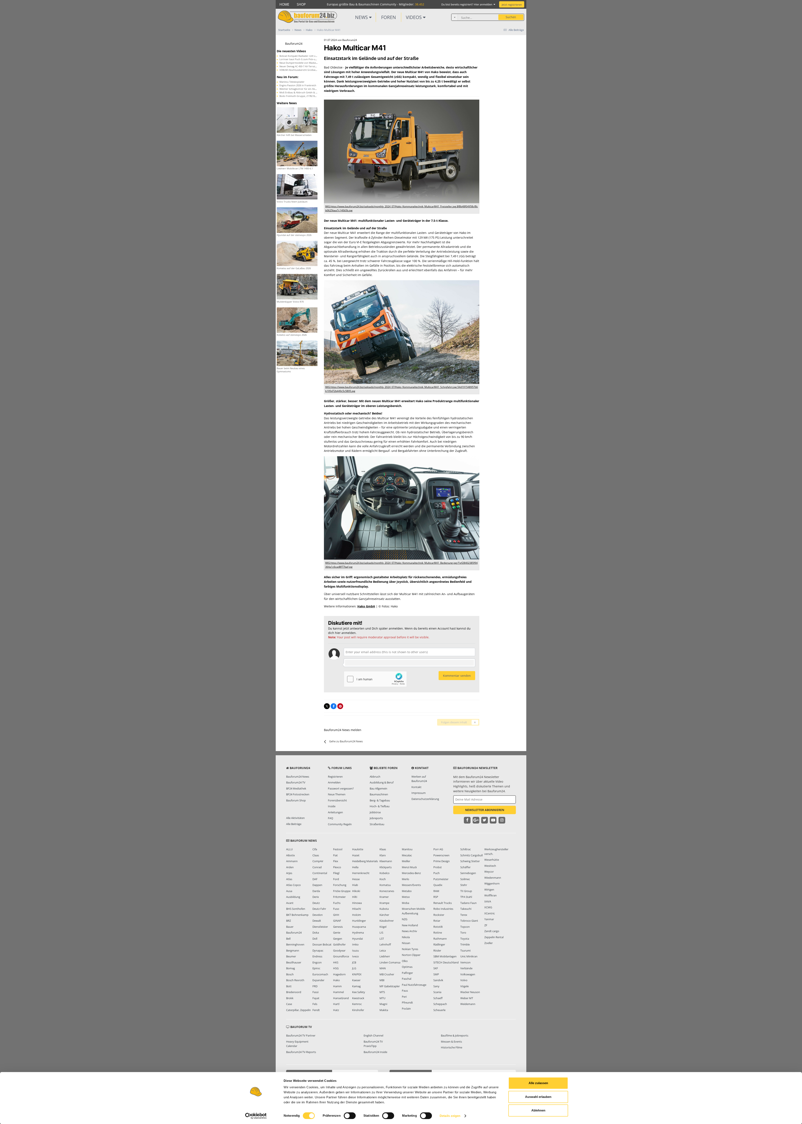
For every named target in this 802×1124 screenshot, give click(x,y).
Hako (336, 980)
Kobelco (384, 873)
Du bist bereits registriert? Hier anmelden (467, 4)
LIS (381, 932)
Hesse (356, 879)
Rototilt (438, 927)
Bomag (290, 968)
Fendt (316, 1010)
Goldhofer (339, 944)
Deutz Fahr (319, 909)
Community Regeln (340, 824)
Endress (317, 956)
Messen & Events (451, 1041)
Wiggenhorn (492, 883)
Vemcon (465, 962)
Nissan (406, 943)
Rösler (437, 950)
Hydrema (358, 932)
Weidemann (467, 1004)
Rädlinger (439, 944)
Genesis (338, 927)
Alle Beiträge (293, 824)
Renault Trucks (442, 903)
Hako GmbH (366, 606)
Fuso (336, 909)
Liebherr (384, 956)
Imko (355, 944)
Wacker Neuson (470, 992)
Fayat (315, 998)
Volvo (463, 980)
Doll (314, 938)
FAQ (330, 818)
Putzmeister (440, 879)
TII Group (466, 891)
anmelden (348, 633)
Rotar (436, 921)
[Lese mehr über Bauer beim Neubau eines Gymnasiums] (297, 353)
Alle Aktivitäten (295, 818)
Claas (315, 855)
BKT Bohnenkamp (297, 915)
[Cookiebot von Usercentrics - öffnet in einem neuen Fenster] (256, 1116)
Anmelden (334, 782)
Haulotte (357, 849)
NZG (404, 919)
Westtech (490, 866)
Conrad (317, 867)
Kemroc (357, 1004)
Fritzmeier (339, 897)
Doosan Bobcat (321, 944)
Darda (316, 891)
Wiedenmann (492, 877)
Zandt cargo (491, 931)
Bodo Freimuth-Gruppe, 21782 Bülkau (300, 96)
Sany (436, 986)
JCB (354, 962)
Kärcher (384, 915)
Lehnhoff (385, 944)
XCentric (489, 913)
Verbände (466, 968)
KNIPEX (357, 974)
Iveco (355, 956)
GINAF (337, 921)
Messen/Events (411, 885)
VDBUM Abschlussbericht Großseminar (300, 69)
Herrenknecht (360, 873)
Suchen (511, 17)
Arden (290, 867)
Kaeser (356, 980)
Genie (336, 932)
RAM (436, 891)
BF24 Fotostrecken (297, 794)
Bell (288, 938)
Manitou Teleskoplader (292, 81)
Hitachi (356, 909)
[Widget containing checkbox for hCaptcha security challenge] (375, 679)
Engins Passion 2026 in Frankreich (297, 85)
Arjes (289, 873)
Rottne (437, 932)
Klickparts (385, 867)
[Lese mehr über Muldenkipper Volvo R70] (297, 286)
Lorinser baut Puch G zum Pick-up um (300, 59)
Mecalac (407, 855)
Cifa (314, 849)
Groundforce (341, 956)
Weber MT (466, 998)
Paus (405, 990)
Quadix (437, 885)
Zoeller (488, 943)
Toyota (464, 938)
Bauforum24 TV (295, 782)
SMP (436, 974)
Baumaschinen (379, 794)
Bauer (289, 927)
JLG (354, 968)
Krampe (384, 903)
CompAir (317, 861)
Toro (463, 932)
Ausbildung (293, 897)
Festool (337, 849)
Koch (382, 879)
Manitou (407, 849)
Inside (331, 806)
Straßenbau (377, 824)
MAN (382, 968)
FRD (314, 986)
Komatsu (385, 885)
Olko (405, 961)
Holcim (356, 915)
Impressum (418, 793)
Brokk (289, 998)
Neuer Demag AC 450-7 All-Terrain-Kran (300, 66)
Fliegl (336, 873)
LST (381, 938)
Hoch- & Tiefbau (380, 806)
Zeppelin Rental (494, 937)
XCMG (488, 907)
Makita (383, 1010)
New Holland (410, 925)
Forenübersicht (337, 800)
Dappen (317, 885)
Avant (289, 903)
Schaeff (438, 998)
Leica (382, 950)
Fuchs (336, 903)
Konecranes (386, 891)
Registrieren (335, 776)
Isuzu (355, 950)
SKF (435, 968)
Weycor (489, 871)
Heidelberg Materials (365, 861)
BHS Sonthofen (295, 909)
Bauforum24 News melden (342, 730)
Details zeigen (450, 1116)
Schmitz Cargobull (471, 855)
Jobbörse (375, 812)
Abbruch (375, 776)
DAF (314, 879)
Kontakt (416, 787)
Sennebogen (468, 873)
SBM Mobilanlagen (445, 956)
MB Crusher (386, 974)
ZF (485, 925)
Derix (315, 897)
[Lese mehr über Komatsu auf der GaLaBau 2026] (297, 253)
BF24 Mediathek (296, 788)
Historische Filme (451, 1047)
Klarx (382, 855)
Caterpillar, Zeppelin (298, 1010)
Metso (406, 897)
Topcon (465, 927)
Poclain (406, 1008)
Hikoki (356, 891)
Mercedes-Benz (411, 873)
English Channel (373, 1035)
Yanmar (489, 919)
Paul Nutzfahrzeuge (414, 985)
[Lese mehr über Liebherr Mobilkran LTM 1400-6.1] (297, 153)
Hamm (337, 986)
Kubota (384, 909)
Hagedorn (339, 974)
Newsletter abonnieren (484, 810)
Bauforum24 (293, 44)
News (362, 17)
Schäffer (465, 867)
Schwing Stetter (470, 861)
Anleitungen (335, 812)
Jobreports (376, 818)
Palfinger (407, 973)
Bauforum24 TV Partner (300, 1035)
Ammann (292, 861)
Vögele (464, 986)
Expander (318, 980)
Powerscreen (441, 855)
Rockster (438, 915)
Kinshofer (358, 1010)
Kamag (356, 986)
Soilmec (465, 879)
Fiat (335, 855)
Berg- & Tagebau (380, 800)
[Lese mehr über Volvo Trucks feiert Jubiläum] (297, 186)
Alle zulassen (538, 1083)
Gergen (337, 938)
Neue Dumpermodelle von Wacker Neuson (302, 62)
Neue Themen (336, 794)
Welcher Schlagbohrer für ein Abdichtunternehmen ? (308, 88)
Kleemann (385, 861)
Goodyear (339, 950)
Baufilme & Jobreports (454, 1035)
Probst (437, 867)
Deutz (316, 903)
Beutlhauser (293, 962)
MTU (382, 998)
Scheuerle (439, 1010)
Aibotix (290, 855)
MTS (382, 992)
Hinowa (357, 903)
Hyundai (357, 938)
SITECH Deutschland (446, 962)
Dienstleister (320, 927)
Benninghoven (295, 944)
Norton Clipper (411, 955)
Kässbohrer (386, 921)
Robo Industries (443, 909)
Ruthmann (440, 938)
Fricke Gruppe (341, 891)
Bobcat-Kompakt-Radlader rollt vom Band (302, 55)
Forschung (339, 885)
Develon (317, 915)
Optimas (407, 967)
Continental (319, 873)
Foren (388, 17)
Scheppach (440, 1004)
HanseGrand (341, 998)
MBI (382, 980)
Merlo (405, 879)
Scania (437, 992)
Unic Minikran (468, 956)
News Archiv (409, 931)
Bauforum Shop (296, 800)
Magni (383, 1004)
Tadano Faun (468, 903)
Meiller (406, 861)
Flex (335, 861)
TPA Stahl (466, 897)
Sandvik (438, 980)
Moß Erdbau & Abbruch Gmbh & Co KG (300, 92)
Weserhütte (491, 860)
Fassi (315, 992)
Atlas (289, 879)
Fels (314, 1004)
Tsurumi (465, 950)
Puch (436, 873)
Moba (405, 903)
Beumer (291, 956)
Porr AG (438, 849)
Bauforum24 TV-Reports (301, 1052)
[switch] (350, 1115)
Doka (315, 932)
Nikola (406, 937)
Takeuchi (465, 909)
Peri (404, 997)
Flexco (337, 867)
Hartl (336, 1004)
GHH (336, 915)
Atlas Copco (293, 885)
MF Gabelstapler (389, 986)
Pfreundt (407, 1002)
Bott (289, 986)
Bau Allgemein (378, 788)
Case (289, 1004)
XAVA (487, 901)
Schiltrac (465, 849)
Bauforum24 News (297, 776)
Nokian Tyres (410, 949)
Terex (463, 915)
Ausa (289, 891)
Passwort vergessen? (341, 788)
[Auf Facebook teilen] (333, 706)
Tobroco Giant (469, 921)
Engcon (317, 962)
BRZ (288, 921)
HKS (335, 962)
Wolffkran (490, 895)
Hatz (336, 1010)
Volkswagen (467, 974)
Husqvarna (359, 927)
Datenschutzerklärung (425, 799)
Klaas (382, 849)
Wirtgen (489, 889)
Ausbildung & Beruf (381, 782)
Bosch (290, 974)
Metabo (407, 891)
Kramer (384, 897)
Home (284, 4)
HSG (336, 968)
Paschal (406, 979)
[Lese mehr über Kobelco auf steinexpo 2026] (297, 320)
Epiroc (316, 968)
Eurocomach (320, 974)
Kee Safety (358, 992)
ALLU (289, 849)
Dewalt (316, 921)
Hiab (355, 885)
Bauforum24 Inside (375, 1052)
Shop (301, 4)
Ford (336, 879)
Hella (355, 867)
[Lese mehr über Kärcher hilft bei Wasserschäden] (297, 120)
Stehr (463, 885)
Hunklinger (359, 921)
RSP (435, 897)
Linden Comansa (389, 962)
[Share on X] (327, 706)
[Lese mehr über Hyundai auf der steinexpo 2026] (297, 220)
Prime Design (441, 861)
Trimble (465, 944)
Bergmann (292, 950)
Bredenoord (293, 992)
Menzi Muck (409, 867)
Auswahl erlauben (538, 1097)
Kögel (382, 927)
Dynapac (317, 950)
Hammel (338, 992)
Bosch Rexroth (295, 980)
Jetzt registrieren (512, 4)
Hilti (354, 897)
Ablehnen (538, 1110)
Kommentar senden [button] (457, 676)
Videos (414, 17)
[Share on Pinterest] (340, 706)
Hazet (355, 855)
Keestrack (358, 998)
